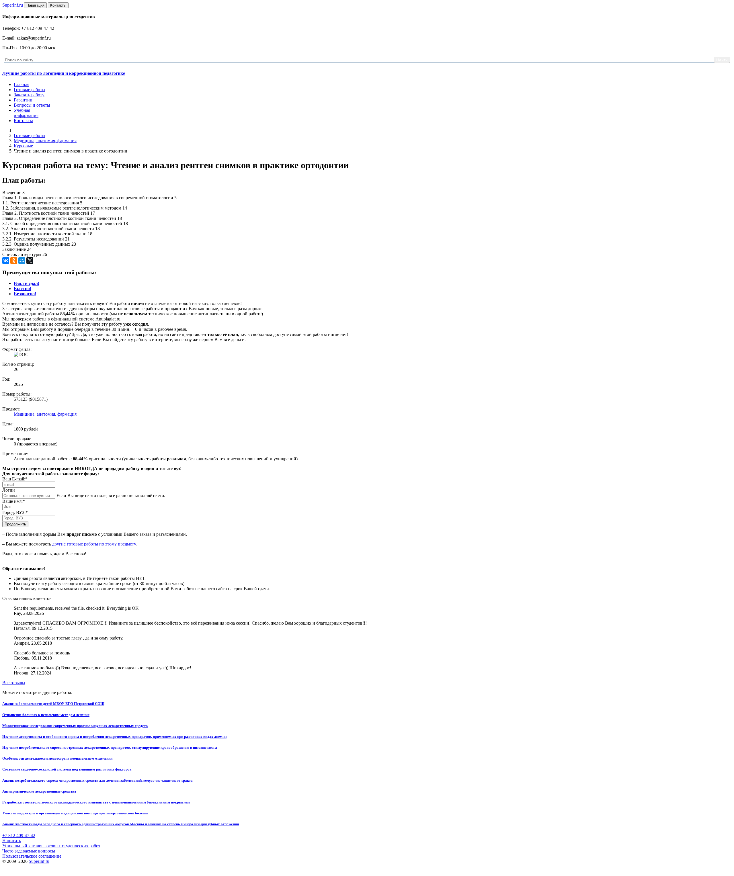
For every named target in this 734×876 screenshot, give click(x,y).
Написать (11, 840)
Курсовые (23, 145)
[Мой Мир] (21, 260)
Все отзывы (13, 682)
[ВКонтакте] (5, 260)
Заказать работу (29, 94)
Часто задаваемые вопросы (28, 850)
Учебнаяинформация (26, 113)
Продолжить (15, 524)
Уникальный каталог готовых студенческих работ (51, 845)
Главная (21, 84)
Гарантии (23, 99)
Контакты (23, 120)
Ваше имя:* (13, 501)
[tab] (26, 283)
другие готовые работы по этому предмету (94, 543)
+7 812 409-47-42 (18, 835)
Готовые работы (29, 89)
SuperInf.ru (39, 861)
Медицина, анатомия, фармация (45, 140)
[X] (29, 260)
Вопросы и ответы (32, 105)
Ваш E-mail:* (15, 478)
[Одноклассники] (13, 260)
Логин (8, 490)
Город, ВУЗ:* (15, 512)
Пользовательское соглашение (31, 856)
